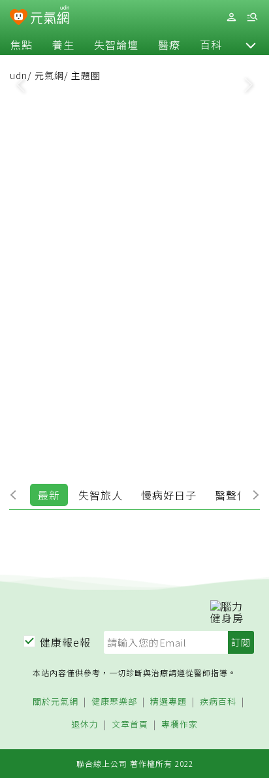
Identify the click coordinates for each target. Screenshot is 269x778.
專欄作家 (179, 725)
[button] (250, 44)
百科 (211, 44)
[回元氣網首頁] (50, 17)
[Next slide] (248, 83)
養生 (63, 44)
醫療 (169, 44)
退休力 (85, 725)
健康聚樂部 (114, 702)
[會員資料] (231, 17)
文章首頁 (130, 725)
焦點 (21, 44)
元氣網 (49, 75)
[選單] (252, 17)
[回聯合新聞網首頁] (18, 18)
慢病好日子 (169, 495)
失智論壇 (116, 44)
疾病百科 (218, 702)
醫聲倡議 (237, 495)
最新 (49, 495)
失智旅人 (100, 495)
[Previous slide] (20, 83)
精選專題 (168, 702)
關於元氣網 (55, 702)
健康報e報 (65, 642)
